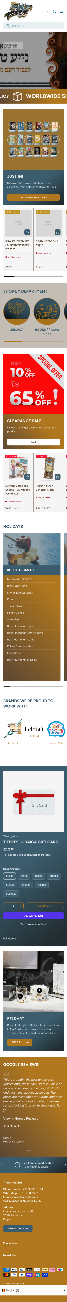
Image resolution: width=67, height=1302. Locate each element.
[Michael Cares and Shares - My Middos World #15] (18, 468)
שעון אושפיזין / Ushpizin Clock (45, 487)
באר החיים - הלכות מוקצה (47, 243)
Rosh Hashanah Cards (20, 639)
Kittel (10, 599)
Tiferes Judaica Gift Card (30, 842)
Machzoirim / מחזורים (19, 579)
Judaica (16, 330)
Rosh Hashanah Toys (20, 626)
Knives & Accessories (20, 646)
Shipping (21, 854)
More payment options (33, 924)
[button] (54, 11)
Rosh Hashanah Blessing (22, 659)
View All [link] (13, 45)
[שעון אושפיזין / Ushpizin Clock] (49, 468)
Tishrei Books (15, 606)
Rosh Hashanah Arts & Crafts (25, 632)
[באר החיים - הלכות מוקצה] (49, 223)
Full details (9, 938)
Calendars (13, 653)
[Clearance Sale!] (33, 384)
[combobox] (33, 25)
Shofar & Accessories (20, 592)
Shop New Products (33, 197)
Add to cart (45, 905)
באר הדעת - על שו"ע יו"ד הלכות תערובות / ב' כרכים (17, 245)
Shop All (17, 1042)
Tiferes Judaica (11, 836)
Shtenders (13, 619)
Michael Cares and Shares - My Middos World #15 (17, 489)
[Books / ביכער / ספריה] (47, 311)
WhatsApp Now (18, 1228)
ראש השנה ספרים (17, 585)
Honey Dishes (15, 612)
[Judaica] (16, 311)
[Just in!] (33, 139)
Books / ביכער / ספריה (47, 332)
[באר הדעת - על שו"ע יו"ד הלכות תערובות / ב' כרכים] (18, 223)
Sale (33, 442)
